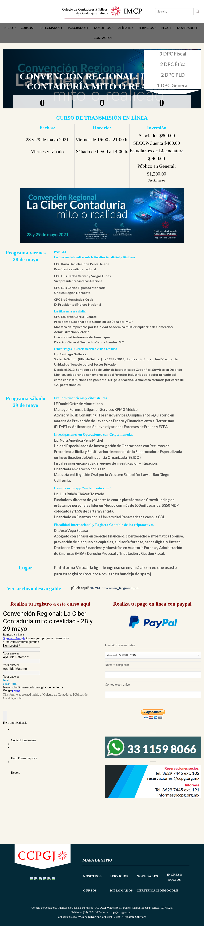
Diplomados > (51, 28)
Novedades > (187, 28)
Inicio (8, 28)
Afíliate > (125, 28)
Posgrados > (78, 28)
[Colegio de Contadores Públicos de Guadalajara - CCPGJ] (102, 11)
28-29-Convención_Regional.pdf (114, 588)
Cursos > (28, 28)
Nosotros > (103, 28)
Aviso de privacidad (89, 916)
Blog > (166, 28)
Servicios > (147, 28)
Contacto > (103, 38)
